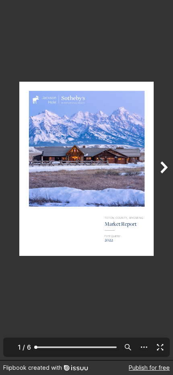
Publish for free (149, 367)
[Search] (128, 347)
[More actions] (144, 347)
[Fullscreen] (160, 347)
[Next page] (163, 180)
